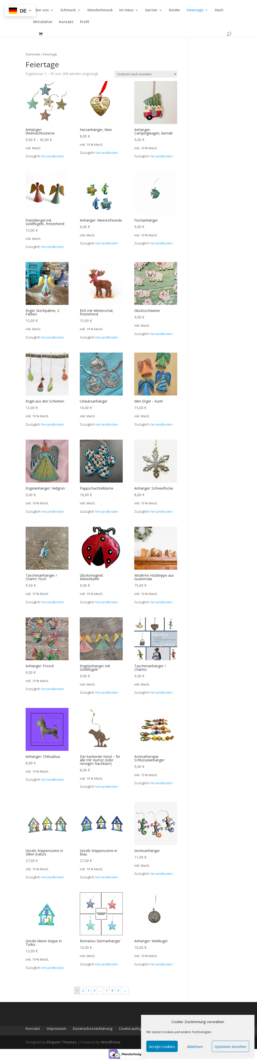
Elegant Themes (62, 1042)
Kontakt (66, 22)
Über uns (41, 10)
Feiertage (195, 10)
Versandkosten (52, 156)
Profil (84, 22)
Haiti (219, 10)
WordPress (110, 1042)
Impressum (56, 1028)
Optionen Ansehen (230, 1046)
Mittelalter (42, 22)
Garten (151, 10)
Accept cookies (162, 1046)
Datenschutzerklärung (92, 1028)
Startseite (33, 54)
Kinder (174, 10)
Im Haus (126, 10)
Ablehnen (195, 1046)
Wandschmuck (100, 10)
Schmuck (68, 10)
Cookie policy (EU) (134, 1028)
